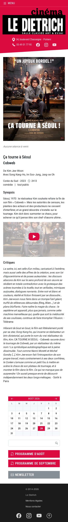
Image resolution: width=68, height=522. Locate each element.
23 (56, 423)
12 (26, 418)
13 (34, 418)
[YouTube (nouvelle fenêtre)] (54, 44)
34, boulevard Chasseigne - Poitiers (33, 39)
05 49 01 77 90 (24, 44)
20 (34, 423)
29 (48, 428)
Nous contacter (33, 506)
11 (19, 418)
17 (12, 423)
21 (41, 423)
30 (56, 428)
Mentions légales (34, 500)
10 (12, 418)
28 (41, 428)
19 (26, 423)
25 (19, 428)
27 (34, 428)
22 (48, 423)
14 (41, 418)
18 (19, 423)
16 (56, 418)
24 (12, 428)
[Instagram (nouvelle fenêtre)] (46, 44)
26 (26, 428)
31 (12, 433)
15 (48, 418)
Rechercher (56, 443)
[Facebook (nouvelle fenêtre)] (38, 44)
